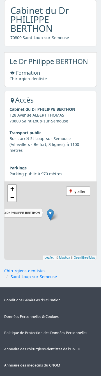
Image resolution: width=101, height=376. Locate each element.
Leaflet (49, 257)
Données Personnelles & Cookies (31, 316)
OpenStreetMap (84, 257)
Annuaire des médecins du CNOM (32, 365)
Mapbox (64, 257)
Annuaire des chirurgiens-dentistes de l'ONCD (42, 349)
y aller (80, 191)
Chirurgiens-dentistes (24, 270)
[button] (50, 215)
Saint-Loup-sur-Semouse (34, 276)
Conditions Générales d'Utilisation (32, 300)
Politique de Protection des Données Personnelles (45, 332)
